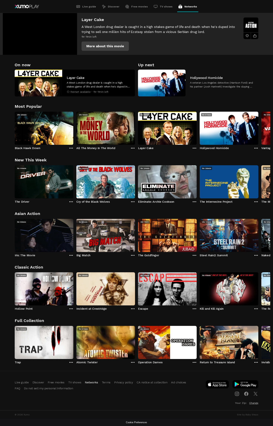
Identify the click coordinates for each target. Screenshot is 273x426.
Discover (113, 6)
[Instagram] (237, 394)
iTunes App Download (217, 385)
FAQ (17, 388)
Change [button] (253, 402)
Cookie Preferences (136, 422)
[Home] (27, 6)
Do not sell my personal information (48, 388)
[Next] (258, 127)
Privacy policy (123, 382)
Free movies (139, 6)
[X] (255, 394)
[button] (105, 46)
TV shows (166, 6)
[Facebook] (246, 394)
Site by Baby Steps (247, 414)
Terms (106, 382)
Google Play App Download (245, 385)
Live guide (89, 6)
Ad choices (178, 382)
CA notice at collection (152, 382)
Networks (190, 6)
